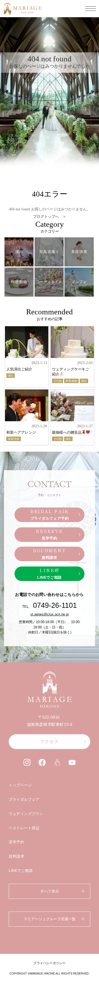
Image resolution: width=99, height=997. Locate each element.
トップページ (20, 785)
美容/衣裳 (13, 438)
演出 (10, 375)
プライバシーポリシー (49, 963)
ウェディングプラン (26, 814)
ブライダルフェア (24, 799)
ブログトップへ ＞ (49, 217)
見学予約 (16, 842)
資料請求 (16, 856)
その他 (58, 380)
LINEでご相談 (21, 870)
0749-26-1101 (55, 605)
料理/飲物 (71, 380)
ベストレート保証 (24, 828)
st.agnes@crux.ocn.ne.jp (49, 614)
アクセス (49, 741)
